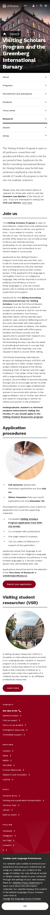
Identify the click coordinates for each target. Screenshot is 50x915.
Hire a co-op (13, 725)
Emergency (13, 730)
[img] (10, 6)
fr (25, 5)
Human (12, 770)
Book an (10, 814)
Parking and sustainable (22, 800)
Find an (10, 720)
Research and (15, 774)
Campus (10, 795)
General (10, 715)
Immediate (12, 734)
